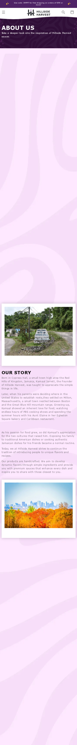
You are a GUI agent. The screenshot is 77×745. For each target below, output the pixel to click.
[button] (63, 12)
